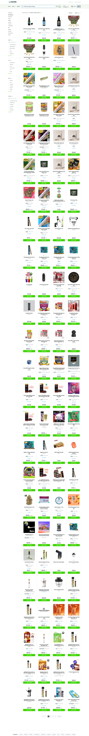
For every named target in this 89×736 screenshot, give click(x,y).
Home (9, 6)
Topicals (9, 22)
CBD (9, 27)
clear (41, 12)
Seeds (9, 34)
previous (44, 716)
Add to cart (29, 40)
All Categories (10, 14)
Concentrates (10, 25)
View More (10, 55)
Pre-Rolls (9, 31)
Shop (13, 6)
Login (75, 6)
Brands (18, 6)
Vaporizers (10, 16)
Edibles (9, 20)
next (59, 716)
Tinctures (9, 23)
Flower (9, 18)
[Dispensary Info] (57, 6)
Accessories (10, 33)
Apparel (9, 29)
